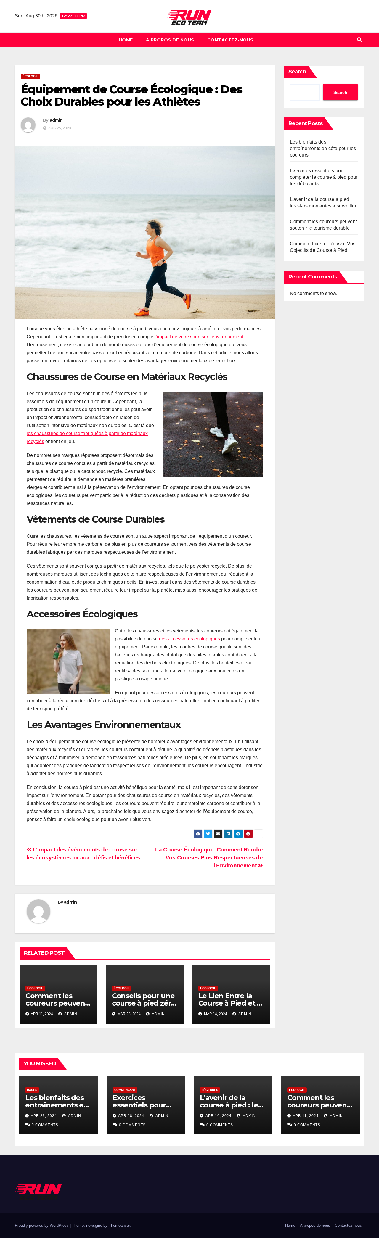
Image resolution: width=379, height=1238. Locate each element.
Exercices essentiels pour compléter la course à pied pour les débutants (324, 177)
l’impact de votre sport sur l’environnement (198, 336)
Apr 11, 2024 (306, 1116)
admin (56, 120)
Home (126, 40)
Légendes (210, 1089)
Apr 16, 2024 (218, 1116)
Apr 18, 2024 (131, 1116)
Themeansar (119, 1225)
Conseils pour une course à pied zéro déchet (143, 1003)
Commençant (125, 1089)
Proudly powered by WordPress (42, 1225)
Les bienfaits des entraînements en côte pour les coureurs (323, 148)
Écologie (30, 76)
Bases (32, 1089)
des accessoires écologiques (189, 638)
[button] (359, 39)
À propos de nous (170, 40)
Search (297, 72)
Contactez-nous (230, 40)
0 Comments (45, 1125)
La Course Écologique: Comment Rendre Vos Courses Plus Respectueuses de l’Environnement (209, 857)
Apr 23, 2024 (44, 1116)
